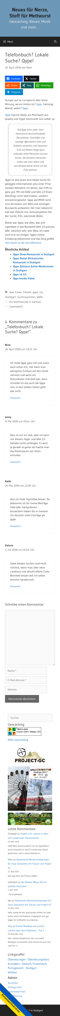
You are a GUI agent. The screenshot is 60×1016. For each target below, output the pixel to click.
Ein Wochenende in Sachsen (25, 301)
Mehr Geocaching (18, 739)
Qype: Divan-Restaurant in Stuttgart (33, 254)
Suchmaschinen (26, 297)
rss (41, 292)
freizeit (27, 292)
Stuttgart (10, 297)
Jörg (10, 926)
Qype (39, 104)
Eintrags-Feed (15, 987)
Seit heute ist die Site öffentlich (23, 242)
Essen (18, 292)
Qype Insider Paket (24, 278)
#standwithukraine (11, 1003)
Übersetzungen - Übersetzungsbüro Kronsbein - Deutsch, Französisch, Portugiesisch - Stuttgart (28, 964)
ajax (11, 292)
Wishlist (12, 972)
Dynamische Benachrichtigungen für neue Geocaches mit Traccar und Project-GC (30, 863)
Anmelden (13, 982)
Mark (10, 859)
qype (35, 292)
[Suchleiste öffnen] (55, 42)
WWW (40, 297)
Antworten (15, 398)
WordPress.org (15, 995)
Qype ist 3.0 (19, 274)
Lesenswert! (16, 306)
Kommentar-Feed (16, 991)
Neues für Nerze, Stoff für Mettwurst (30, 13)
